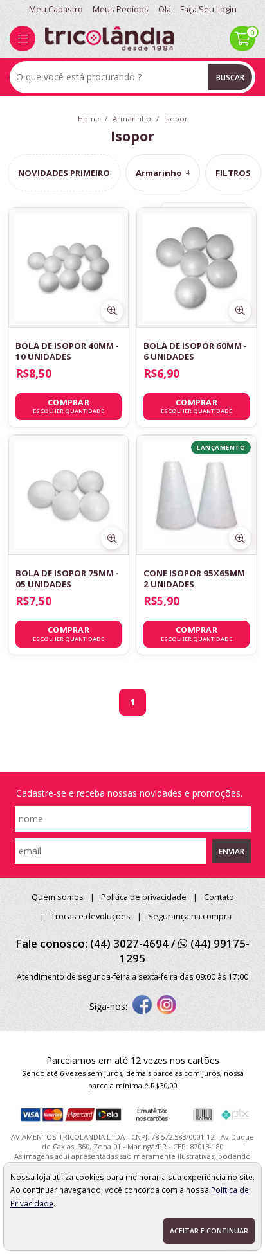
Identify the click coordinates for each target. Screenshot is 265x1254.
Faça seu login (208, 9)
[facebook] (142, 1006)
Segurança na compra (190, 916)
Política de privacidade (144, 897)
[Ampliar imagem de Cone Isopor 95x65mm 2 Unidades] (240, 538)
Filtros (233, 173)
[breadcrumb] (89, 118)
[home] (109, 38)
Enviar (231, 851)
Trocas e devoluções (91, 916)
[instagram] (166, 1006)
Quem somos (58, 897)
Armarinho (163, 173)
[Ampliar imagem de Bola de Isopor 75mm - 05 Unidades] (112, 538)
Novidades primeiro (64, 173)
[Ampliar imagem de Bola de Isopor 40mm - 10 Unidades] (112, 311)
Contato (219, 897)
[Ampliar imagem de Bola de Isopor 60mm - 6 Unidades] (240, 311)
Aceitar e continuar (209, 1230)
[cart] (242, 38)
